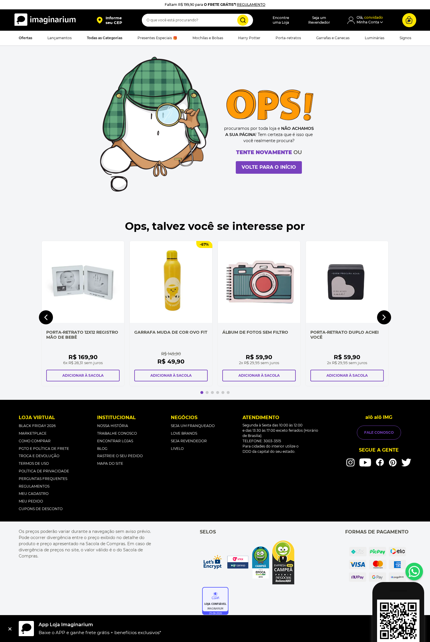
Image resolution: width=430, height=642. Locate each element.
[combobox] (197, 20)
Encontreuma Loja (281, 20)
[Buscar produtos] (242, 20)
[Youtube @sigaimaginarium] (365, 462)
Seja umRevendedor (319, 20)
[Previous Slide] (46, 317)
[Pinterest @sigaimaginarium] (393, 462)
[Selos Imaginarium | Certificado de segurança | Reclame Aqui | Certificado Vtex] (248, 562)
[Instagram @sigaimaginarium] (350, 462)
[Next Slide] (384, 317)
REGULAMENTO (251, 4)
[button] (109, 20)
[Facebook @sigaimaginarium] (380, 462)
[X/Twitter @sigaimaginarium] (406, 462)
